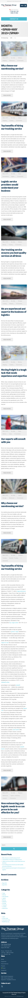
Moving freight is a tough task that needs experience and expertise (14, 372)
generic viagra (14, 631)
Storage (20, 301)
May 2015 (4, 883)
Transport (20, 555)
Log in (3, 916)
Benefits (11, 558)
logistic (12, 176)
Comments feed (6, 920)
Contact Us (14, 19)
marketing (17, 795)
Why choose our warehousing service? (12, 67)
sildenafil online (5, 682)
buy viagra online (13, 622)
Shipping (5, 60)
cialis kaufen (16, 729)
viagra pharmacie (21, 591)
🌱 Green (3, 968)
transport (5, 798)
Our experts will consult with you (13, 440)
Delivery (20, 57)
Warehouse (12, 60)
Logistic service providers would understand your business (9, 186)
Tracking (11, 364)
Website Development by (14, 996)
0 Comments (20, 60)
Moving (4, 244)
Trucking (11, 120)
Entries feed (5, 918)
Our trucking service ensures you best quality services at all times (13, 252)
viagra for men (5, 642)
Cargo (19, 117)
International (6, 176)
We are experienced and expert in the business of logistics (13, 311)
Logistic (20, 495)
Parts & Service (4, 963)
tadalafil (18, 685)
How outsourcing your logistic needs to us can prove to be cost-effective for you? (13, 808)
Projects (3, 966)
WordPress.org (5, 921)
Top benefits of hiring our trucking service (12, 127)
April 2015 (4, 884)
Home (2, 959)
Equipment (3, 961)
